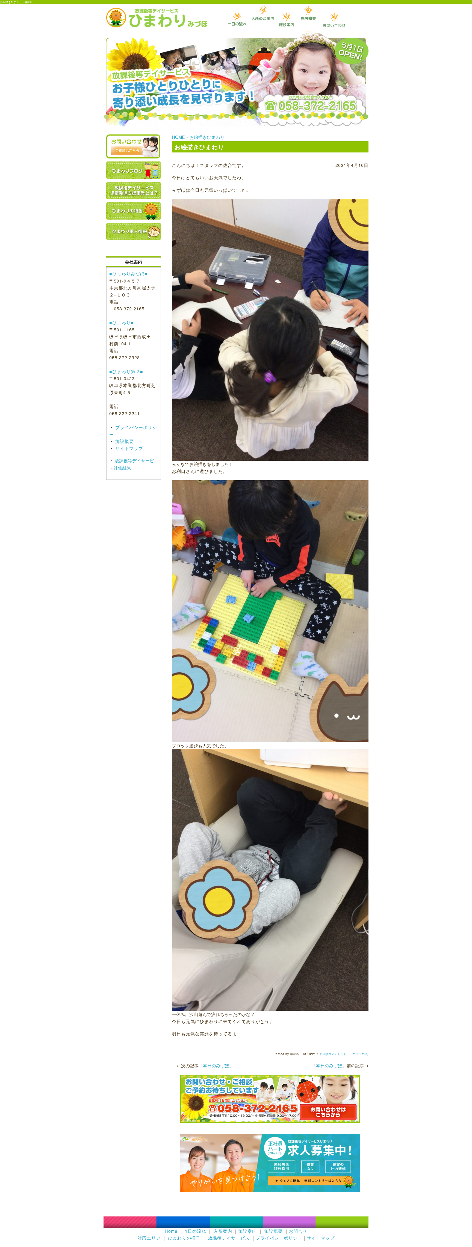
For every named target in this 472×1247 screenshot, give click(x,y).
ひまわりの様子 (184, 1238)
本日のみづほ (329, 1065)
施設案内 (247, 1231)
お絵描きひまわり (207, 137)
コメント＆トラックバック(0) (348, 1054)
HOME (178, 137)
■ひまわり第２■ (126, 371)
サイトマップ (128, 448)
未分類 (323, 1054)
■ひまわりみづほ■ (128, 274)
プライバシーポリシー (279, 1238)
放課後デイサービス (229, 1238)
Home (171, 1231)
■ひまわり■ (121, 322)
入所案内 (223, 1231)
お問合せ (298, 1231)
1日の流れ (195, 1231)
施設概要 (124, 441)
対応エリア (149, 1238)
